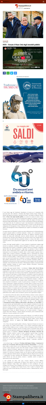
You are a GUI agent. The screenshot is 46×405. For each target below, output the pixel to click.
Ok (23, 403)
